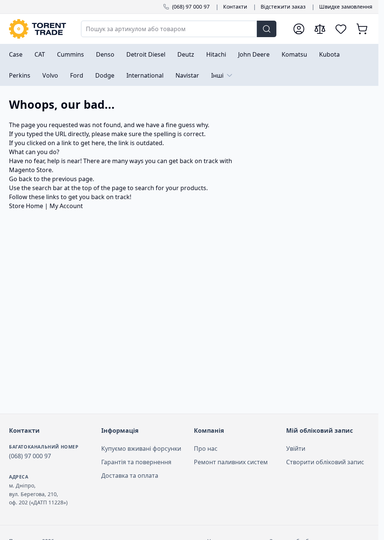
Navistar (187, 75)
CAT (39, 54)
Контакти (235, 6)
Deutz (185, 54)
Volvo (50, 75)
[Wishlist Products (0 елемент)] (340, 28)
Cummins (70, 54)
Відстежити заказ (283, 6)
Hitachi (216, 54)
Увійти (295, 448)
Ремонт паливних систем (231, 462)
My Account (66, 206)
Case (15, 54)
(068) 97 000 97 (191, 6)
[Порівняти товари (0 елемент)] (319, 28)
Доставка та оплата (129, 475)
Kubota (329, 54)
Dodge (104, 75)
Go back (20, 179)
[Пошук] (266, 29)
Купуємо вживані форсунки (141, 448)
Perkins (19, 75)
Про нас (206, 448)
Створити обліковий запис (325, 462)
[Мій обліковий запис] (298, 28)
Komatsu (294, 54)
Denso (105, 54)
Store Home (26, 206)
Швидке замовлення (345, 6)
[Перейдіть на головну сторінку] (37, 29)
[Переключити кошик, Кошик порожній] (361, 28)
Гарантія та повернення (136, 462)
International (145, 75)
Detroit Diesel (145, 54)
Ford (76, 75)
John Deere (254, 54)
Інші (217, 75)
